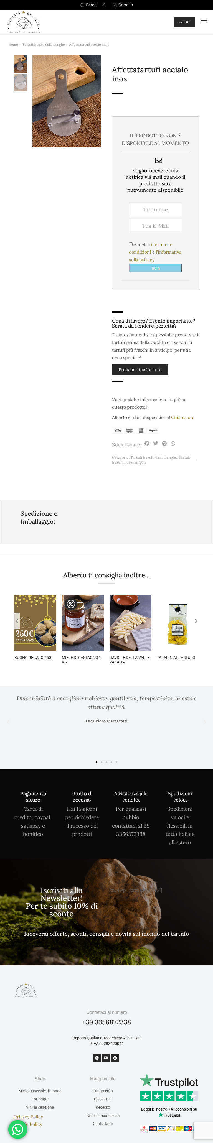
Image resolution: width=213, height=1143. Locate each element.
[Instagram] (115, 1058)
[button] (147, 443)
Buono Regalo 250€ (33, 657)
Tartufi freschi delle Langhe (153, 457)
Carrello (125, 4)
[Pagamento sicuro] (33, 785)
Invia (155, 268)
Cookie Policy (28, 1124)
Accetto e (155, 252)
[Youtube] (106, 1058)
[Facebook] (97, 1058)
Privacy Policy (28, 1116)
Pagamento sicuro (33, 796)
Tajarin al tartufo (176, 657)
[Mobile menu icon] (204, 22)
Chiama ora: (183, 417)
